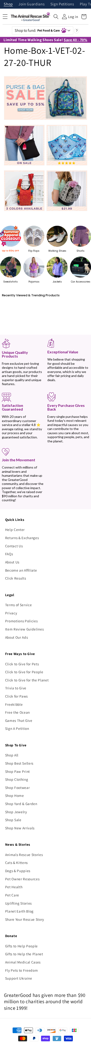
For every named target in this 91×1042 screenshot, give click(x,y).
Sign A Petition (17, 728)
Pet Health (14, 886)
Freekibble (14, 704)
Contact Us (14, 546)
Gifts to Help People (21, 946)
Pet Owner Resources (22, 879)
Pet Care (12, 895)
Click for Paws (16, 696)
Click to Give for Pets (22, 664)
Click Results (15, 578)
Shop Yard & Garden (21, 803)
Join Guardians (31, 4)
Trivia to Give (15, 688)
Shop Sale (13, 819)
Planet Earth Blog (19, 911)
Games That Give (18, 720)
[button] (56, 16)
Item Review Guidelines (24, 629)
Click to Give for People (24, 672)
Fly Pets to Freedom (21, 970)
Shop (8, 4)
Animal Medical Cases (23, 962)
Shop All (11, 755)
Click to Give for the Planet (27, 680)
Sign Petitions (62, 4)
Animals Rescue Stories (24, 854)
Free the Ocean (17, 712)
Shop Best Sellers (19, 763)
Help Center (15, 529)
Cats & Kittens (16, 862)
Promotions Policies (21, 621)
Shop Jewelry (16, 811)
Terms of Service (18, 604)
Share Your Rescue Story (24, 919)
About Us (12, 562)
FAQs (9, 553)
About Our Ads (16, 637)
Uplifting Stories (18, 903)
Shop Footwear (17, 787)
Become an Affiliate (21, 570)
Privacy (11, 613)
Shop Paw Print (17, 771)
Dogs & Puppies (17, 870)
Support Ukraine (18, 978)
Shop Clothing (16, 779)
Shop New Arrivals (20, 828)
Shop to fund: (37, 30)
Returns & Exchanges (22, 537)
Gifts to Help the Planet (24, 954)
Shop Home (14, 795)
